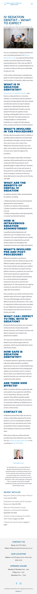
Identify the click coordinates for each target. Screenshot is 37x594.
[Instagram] (21, 583)
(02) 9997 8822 (21, 545)
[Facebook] (16, 583)
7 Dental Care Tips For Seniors (13, 522)
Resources (29, 27)
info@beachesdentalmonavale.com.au (20, 548)
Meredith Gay (10, 27)
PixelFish (18, 591)
